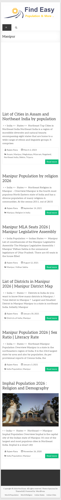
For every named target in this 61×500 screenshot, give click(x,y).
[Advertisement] (30, 74)
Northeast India (11, 157)
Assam (10, 154)
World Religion (26, 495)
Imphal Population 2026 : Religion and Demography (25, 386)
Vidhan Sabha (21, 267)
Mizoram (37, 154)
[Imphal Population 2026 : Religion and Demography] (30, 394)
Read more (52, 162)
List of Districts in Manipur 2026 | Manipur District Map (27, 284)
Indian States (39, 495)
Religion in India (22, 212)
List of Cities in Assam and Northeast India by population (29, 116)
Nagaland (46, 154)
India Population (14, 369)
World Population (12, 495)
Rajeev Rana (12, 150)
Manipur (17, 154)
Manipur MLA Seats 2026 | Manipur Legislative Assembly (29, 229)
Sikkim (22, 157)
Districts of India (14, 318)
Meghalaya (27, 154)
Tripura (29, 157)
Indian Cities (51, 495)
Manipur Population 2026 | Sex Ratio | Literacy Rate (29, 335)
